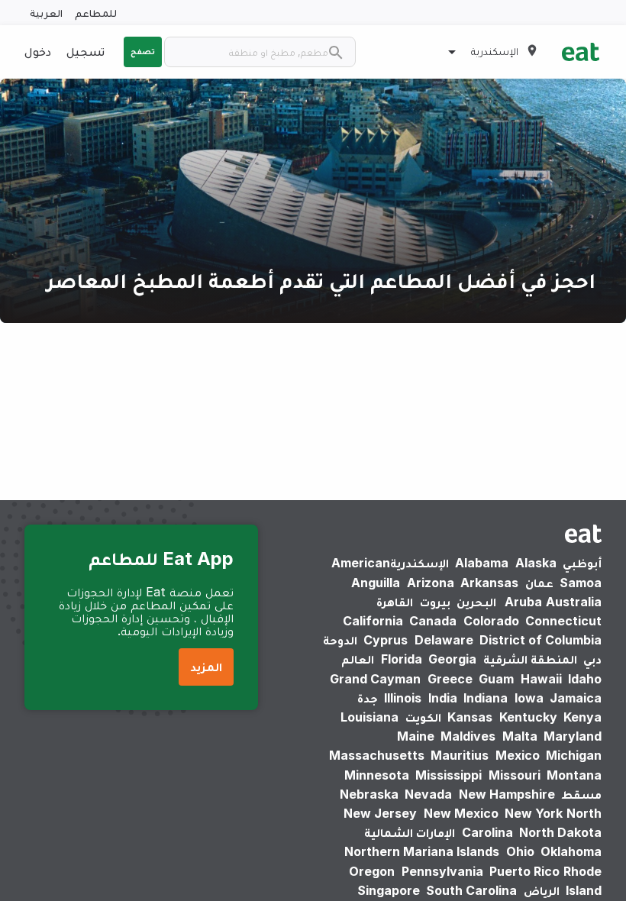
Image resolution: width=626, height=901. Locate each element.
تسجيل (85, 51)
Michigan (574, 755)
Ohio (520, 851)
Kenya (582, 717)
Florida (401, 659)
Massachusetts (376, 755)
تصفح (143, 51)
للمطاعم (96, 12)
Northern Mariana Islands (421, 851)
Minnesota (376, 775)
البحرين (476, 601)
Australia (550, 601)
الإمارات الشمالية (409, 832)
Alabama (481, 562)
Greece (450, 678)
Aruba (523, 601)
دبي (592, 659)
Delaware (444, 639)
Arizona (430, 582)
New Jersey (380, 813)
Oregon (372, 871)
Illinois (402, 698)
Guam (496, 678)
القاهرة (394, 601)
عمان (539, 582)
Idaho (585, 678)
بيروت (435, 601)
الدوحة (340, 639)
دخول (37, 51)
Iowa (529, 698)
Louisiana (369, 717)
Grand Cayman (375, 678)
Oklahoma (571, 851)
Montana (574, 775)
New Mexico (461, 813)
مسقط (581, 794)
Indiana (485, 698)
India (442, 698)
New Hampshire (507, 794)
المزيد (206, 666)
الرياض (542, 890)
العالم (357, 659)
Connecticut (563, 620)
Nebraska (369, 794)
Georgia (452, 659)
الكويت (423, 717)
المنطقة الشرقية (530, 659)
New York (534, 813)
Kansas (469, 717)
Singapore (388, 890)
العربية (46, 12)
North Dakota (560, 832)
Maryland (573, 736)
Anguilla (375, 582)
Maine (415, 736)
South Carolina (471, 890)
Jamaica (576, 698)
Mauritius (460, 755)
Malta (519, 736)
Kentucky (528, 717)
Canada (433, 620)
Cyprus (385, 639)
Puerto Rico (524, 871)
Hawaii (541, 678)
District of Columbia (540, 639)
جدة (367, 698)
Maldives (467, 736)
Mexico (517, 755)
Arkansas (489, 582)
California (373, 620)
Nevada (428, 794)
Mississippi (448, 775)
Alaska (536, 562)
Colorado (491, 620)
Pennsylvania (442, 871)
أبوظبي (582, 562)
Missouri (514, 775)
